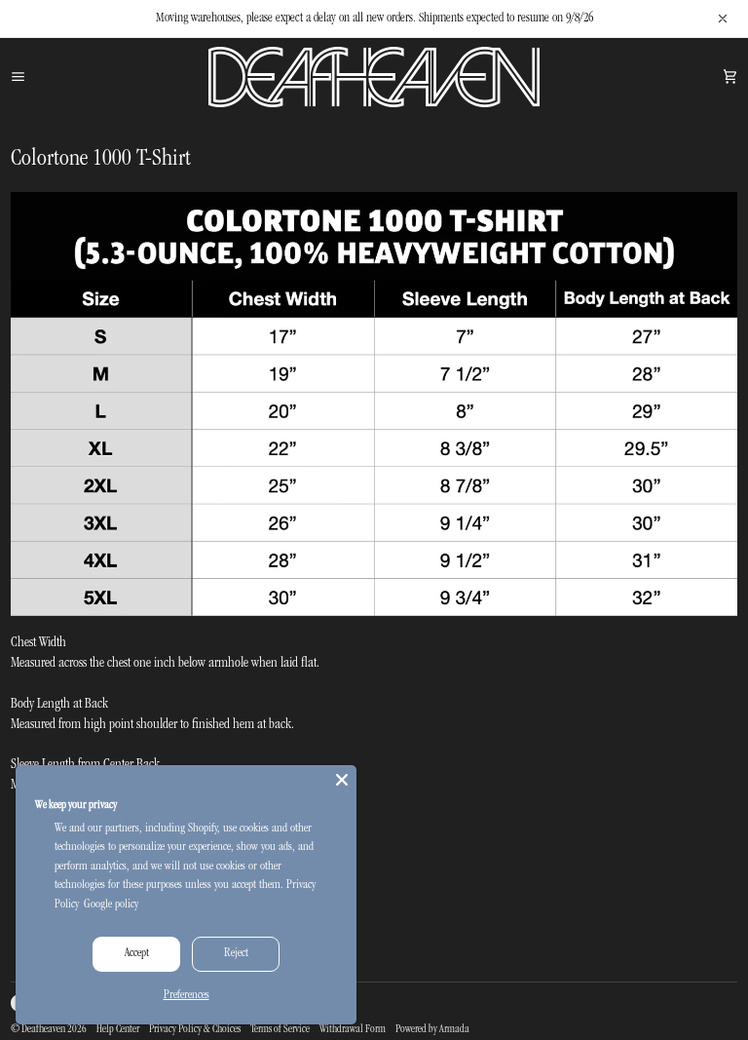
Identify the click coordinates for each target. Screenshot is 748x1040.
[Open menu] (40, 77)
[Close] (342, 780)
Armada (454, 1030)
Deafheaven (43, 1030)
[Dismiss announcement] (722, 18)
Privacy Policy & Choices (195, 1030)
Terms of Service (280, 1030)
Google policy (111, 905)
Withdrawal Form (352, 1030)
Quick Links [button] (218, 838)
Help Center (117, 1030)
